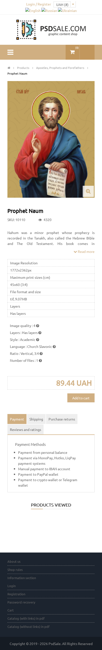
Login (11, 586)
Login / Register (38, 4)
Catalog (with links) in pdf (26, 618)
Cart (10, 610)
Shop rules (15, 569)
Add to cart (81, 398)
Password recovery (21, 602)
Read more (86, 251)
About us (14, 561)
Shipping (36, 419)
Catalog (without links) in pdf (28, 626)
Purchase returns (62, 419)
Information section (21, 578)
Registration (16, 594)
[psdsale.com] (51, 29)
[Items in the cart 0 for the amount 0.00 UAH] (72, 50)
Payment (17, 419)
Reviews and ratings (25, 429)
